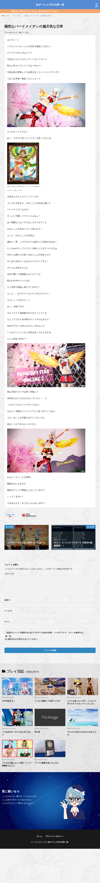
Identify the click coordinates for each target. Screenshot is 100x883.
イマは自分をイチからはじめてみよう (16, 733)
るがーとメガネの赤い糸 (50, 4)
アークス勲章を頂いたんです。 (47, 763)
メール (8, 611)
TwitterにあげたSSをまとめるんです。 (81, 733)
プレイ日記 (17, 16)
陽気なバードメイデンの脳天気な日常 (38, 16)
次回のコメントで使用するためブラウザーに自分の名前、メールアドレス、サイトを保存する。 (46, 632)
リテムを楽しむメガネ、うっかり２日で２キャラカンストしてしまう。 (81, 702)
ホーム (39, 836)
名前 (7, 600)
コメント (9, 574)
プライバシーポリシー (54, 836)
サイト (7, 622)
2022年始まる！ (8, 701)
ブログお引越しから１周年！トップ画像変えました (16, 764)
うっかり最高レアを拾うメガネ (47, 701)
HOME (6, 16)
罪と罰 (37, 732)
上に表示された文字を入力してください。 (21, 639)
